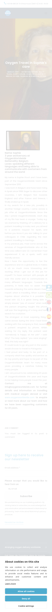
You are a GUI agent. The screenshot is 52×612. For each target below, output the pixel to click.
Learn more (10, 583)
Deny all (26, 598)
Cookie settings (26, 606)
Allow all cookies (26, 591)
